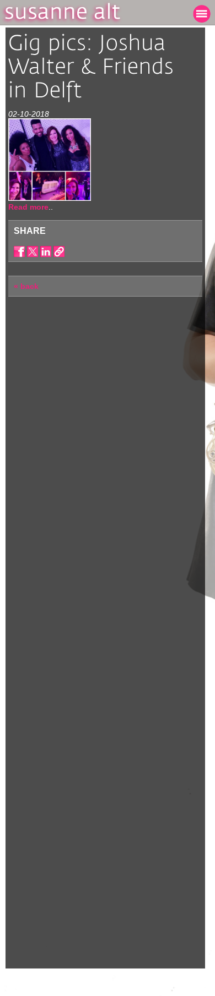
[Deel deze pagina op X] (32, 251)
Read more (28, 207)
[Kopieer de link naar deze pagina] (58, 251)
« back (26, 286)
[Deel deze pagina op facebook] (19, 251)
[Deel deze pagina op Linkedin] (45, 251)
